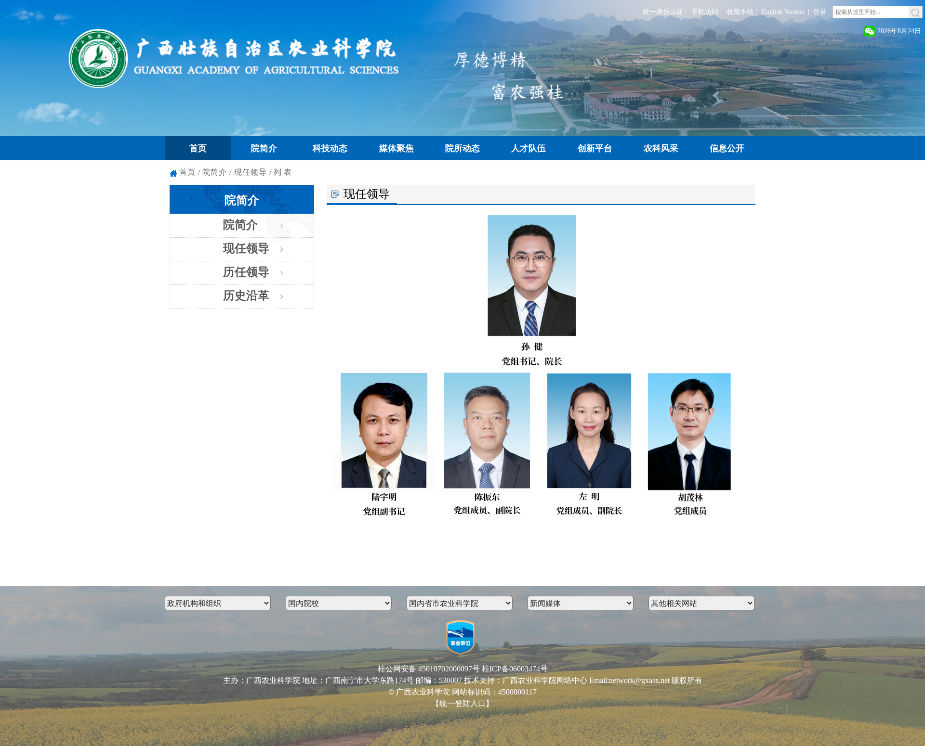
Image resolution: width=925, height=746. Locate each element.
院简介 (240, 225)
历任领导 (246, 272)
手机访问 (704, 11)
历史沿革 (246, 295)
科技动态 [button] (330, 148)
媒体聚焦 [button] (396, 148)
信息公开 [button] (727, 148)
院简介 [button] (264, 148)
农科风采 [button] (661, 148)
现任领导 (246, 248)
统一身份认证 (663, 11)
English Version (783, 11)
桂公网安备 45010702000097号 (429, 669)
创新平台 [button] (595, 148)
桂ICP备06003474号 (515, 669)
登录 (819, 11)
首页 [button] (198, 148)
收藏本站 (740, 11)
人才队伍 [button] (528, 148)
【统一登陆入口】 (462, 703)
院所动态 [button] (462, 148)
